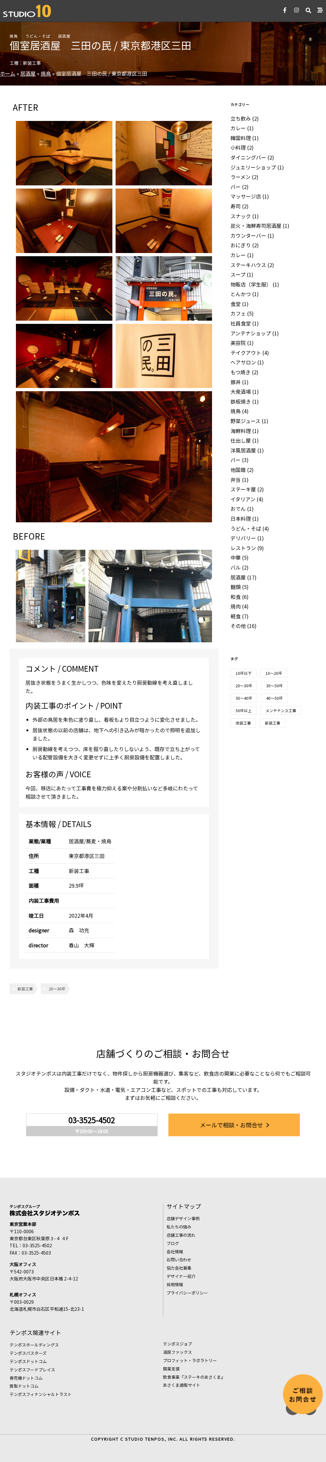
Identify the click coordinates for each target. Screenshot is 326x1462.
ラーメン (240, 177)
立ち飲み (240, 118)
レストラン (243, 548)
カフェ (238, 313)
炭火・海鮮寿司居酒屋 (255, 225)
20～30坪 (57, 988)
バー (235, 186)
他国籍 (238, 470)
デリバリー (243, 538)
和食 (235, 596)
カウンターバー (248, 235)
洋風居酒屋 (243, 450)
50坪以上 (244, 710)
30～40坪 (244, 698)
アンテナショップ (250, 333)
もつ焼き (240, 372)
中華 (235, 557)
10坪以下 (244, 673)
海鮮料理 (240, 431)
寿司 (235, 206)
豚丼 (235, 382)
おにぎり (240, 245)
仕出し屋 (240, 440)
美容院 (238, 343)
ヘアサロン (243, 362)
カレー (238, 128)
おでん (238, 508)
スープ (237, 274)
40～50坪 (274, 698)
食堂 (235, 304)
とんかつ (240, 294)
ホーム (7, 73)
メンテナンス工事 (281, 710)
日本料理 (240, 518)
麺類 (235, 587)
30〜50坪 (274, 685)
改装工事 (243, 723)
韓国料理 (240, 138)
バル (235, 567)
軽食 (235, 616)
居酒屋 (64, 36)
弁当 (235, 479)
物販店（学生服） (250, 284)
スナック (240, 216)
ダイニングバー (248, 157)
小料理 (238, 147)
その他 (238, 626)
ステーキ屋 (243, 489)
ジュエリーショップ (253, 167)
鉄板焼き (240, 401)
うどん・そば (37, 36)
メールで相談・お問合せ (231, 1125)
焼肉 (235, 606)
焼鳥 (14, 36)
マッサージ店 (245, 196)
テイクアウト (245, 352)
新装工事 (25, 988)
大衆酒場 (240, 391)
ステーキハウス (248, 265)
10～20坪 (274, 673)
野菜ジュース (245, 421)
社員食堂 (240, 323)
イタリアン (242, 499)
